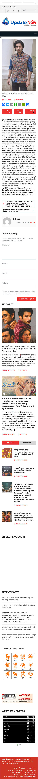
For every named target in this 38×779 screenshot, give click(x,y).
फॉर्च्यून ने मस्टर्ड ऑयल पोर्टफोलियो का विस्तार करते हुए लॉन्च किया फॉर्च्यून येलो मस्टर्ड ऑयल (24, 453)
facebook (2, 11)
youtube (18, 11)
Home (15, 768)
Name (4, 263)
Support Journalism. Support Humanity (21, 777)
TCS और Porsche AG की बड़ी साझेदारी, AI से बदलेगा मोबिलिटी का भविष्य (24, 470)
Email (4, 273)
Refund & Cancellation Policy (25, 774)
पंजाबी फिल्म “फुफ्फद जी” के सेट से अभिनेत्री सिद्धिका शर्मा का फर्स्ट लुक (16, 210)
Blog (23, 768)
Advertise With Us (15, 770)
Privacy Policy (17, 772)
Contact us (31, 772)
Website (5, 283)
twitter (8, 11)
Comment (6, 245)
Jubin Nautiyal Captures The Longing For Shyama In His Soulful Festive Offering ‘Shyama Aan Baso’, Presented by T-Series (18, 404)
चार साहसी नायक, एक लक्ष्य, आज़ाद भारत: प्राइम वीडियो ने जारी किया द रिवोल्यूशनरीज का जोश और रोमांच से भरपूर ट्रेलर (19, 348)
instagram (13, 11)
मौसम (20, 744)
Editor (20, 100)
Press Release (31, 770)
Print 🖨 (7, 111)
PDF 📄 (19, 111)
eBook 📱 (31, 111)
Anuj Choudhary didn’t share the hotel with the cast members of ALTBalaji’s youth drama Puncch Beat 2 (19, 204)
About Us (32, 768)
